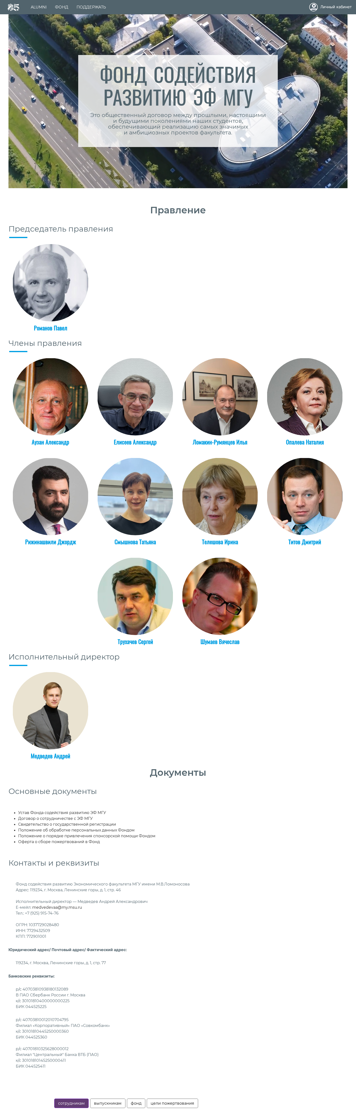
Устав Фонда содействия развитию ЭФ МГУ (62, 812)
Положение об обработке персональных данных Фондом (76, 830)
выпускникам (108, 1103)
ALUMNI (39, 7)
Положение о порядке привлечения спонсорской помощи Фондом (86, 836)
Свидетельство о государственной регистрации (67, 824)
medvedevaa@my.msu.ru (57, 907)
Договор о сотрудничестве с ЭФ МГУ (55, 818)
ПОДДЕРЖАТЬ (91, 7)
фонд (136, 1103)
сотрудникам (71, 1103)
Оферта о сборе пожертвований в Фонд (59, 841)
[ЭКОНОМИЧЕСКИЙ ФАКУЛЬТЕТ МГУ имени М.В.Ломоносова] (13, 7)
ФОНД (61, 7)
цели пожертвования (172, 1103)
